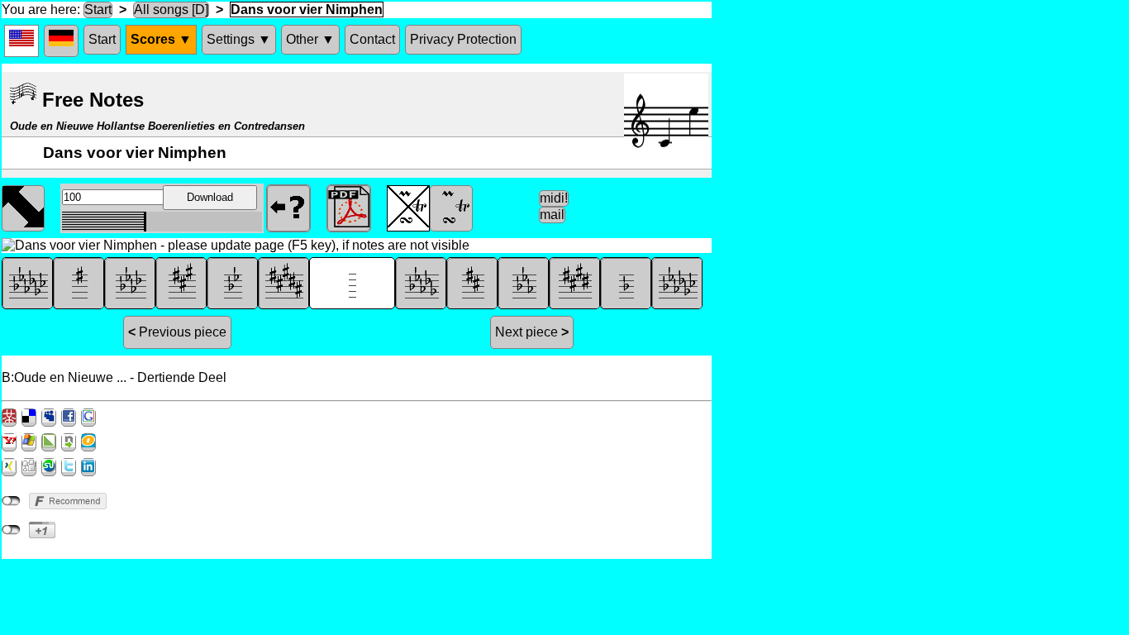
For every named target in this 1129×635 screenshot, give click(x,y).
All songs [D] (171, 9)
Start (98, 9)
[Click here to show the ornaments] (451, 206)
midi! (554, 198)
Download (210, 197)
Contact (372, 39)
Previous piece (177, 332)
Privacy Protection (463, 39)
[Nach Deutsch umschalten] (61, 41)
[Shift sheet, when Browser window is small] (23, 206)
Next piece (532, 332)
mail (552, 215)
